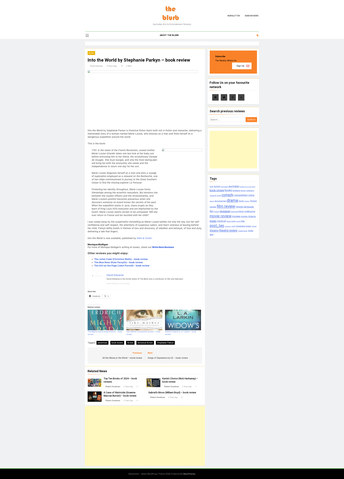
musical (221, 221)
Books (91, 53)
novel (238, 221)
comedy (227, 195)
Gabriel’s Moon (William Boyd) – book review (172, 392)
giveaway (225, 211)
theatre (214, 230)
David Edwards (96, 66)
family (241, 201)
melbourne (249, 211)
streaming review (243, 226)
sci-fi (233, 226)
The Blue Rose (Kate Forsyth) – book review (118, 262)
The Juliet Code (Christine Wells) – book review (121, 259)
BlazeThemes (189, 474)
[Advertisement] (145, 436)
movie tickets (248, 216)
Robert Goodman (112, 386)
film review (226, 206)
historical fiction (145, 342)
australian (233, 186)
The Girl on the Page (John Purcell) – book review (121, 265)
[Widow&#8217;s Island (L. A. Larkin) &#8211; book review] (183, 320)
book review (117, 342)
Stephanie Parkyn (165, 342)
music (213, 221)
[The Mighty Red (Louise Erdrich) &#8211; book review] (106, 320)
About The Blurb (169, 35)
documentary (220, 201)
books (228, 190)
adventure (102, 342)
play (243, 221)
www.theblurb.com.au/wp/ (118, 283)
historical (234, 212)
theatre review (228, 230)
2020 (211, 187)
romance (228, 226)
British (243, 191)
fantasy (247, 201)
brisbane (236, 190)
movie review (221, 216)
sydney (254, 226)
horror (241, 211)
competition (241, 195)
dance (212, 201)
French (216, 212)
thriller (250, 231)
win (211, 234)
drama (232, 200)
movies (236, 216)
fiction (130, 342)
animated (224, 187)
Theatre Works (242, 231)
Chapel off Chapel (215, 195)
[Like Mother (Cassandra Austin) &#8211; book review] (144, 320)
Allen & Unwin (144, 238)
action (217, 186)
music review (231, 221)
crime (251, 195)
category (250, 190)
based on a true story (247, 187)
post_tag (217, 225)
